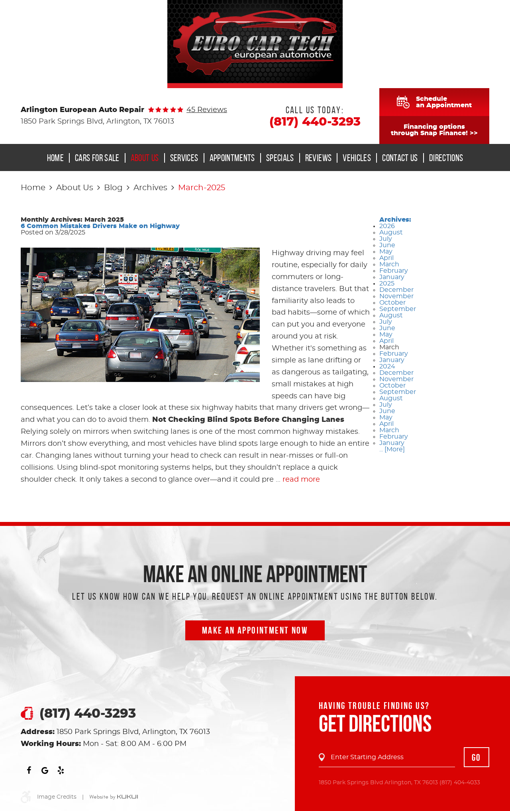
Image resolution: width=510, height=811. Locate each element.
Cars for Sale (97, 158)
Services (184, 158)
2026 (387, 226)
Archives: (395, 220)
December (396, 290)
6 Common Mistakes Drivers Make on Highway (100, 226)
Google (45, 770)
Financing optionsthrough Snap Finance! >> (434, 130)
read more (301, 479)
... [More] (392, 449)
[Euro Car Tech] (255, 44)
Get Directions (375, 723)
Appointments (232, 158)
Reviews (318, 158)
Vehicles (357, 158)
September (397, 309)
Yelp (61, 770)
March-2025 (201, 188)
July (385, 239)
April (386, 258)
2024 (387, 366)
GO (476, 757)
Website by (113, 797)
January (391, 277)
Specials (280, 158)
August (391, 232)
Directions (446, 158)
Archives (150, 188)
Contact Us (400, 158)
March (389, 264)
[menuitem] (58, 158)
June (387, 245)
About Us (145, 158)
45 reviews (206, 110)
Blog (113, 188)
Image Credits (56, 797)
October (392, 302)
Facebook (29, 770)
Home (55, 158)
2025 (386, 283)
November (396, 296)
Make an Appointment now (255, 630)
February (393, 271)
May (385, 251)
